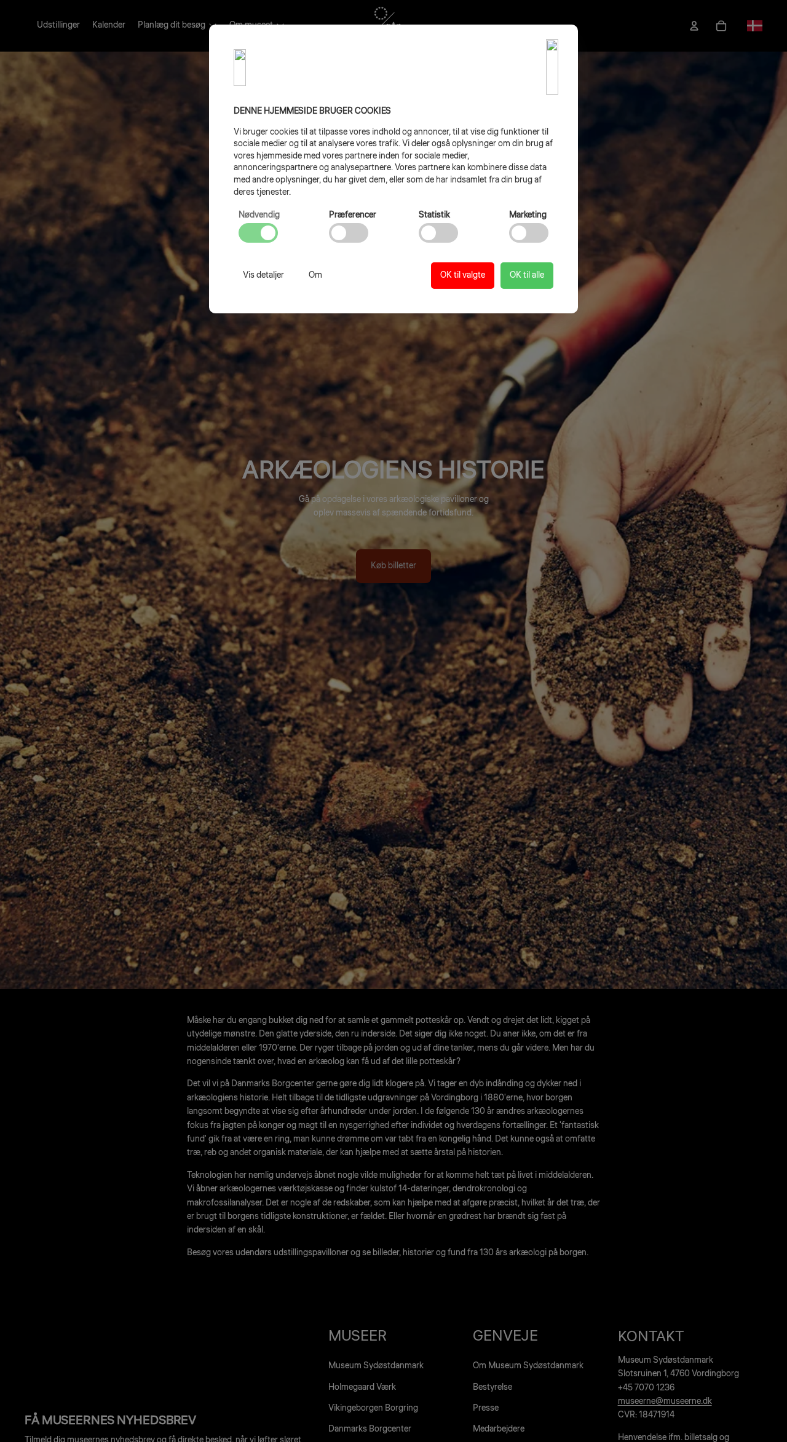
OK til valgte (462, 275)
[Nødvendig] (258, 233)
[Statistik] (438, 233)
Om (315, 275)
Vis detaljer (263, 275)
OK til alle (527, 275)
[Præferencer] (348, 233)
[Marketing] (528, 233)
